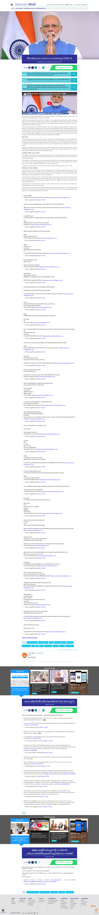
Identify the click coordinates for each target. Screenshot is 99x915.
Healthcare (70, 642)
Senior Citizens (26, 646)
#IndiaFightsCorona (65, 198)
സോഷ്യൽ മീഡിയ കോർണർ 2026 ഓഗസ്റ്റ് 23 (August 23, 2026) (20, 689)
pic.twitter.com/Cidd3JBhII (69, 774)
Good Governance (43, 642)
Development (69, 892)
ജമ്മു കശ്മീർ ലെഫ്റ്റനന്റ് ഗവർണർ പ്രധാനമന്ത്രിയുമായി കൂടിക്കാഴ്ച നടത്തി (49, 851)
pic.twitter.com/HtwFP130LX (31, 725)
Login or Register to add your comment (68, 649)
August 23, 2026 (43, 727)
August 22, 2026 (42, 884)
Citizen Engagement (60, 642)
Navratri (62, 646)
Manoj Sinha (54, 892)
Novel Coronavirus (32, 642)
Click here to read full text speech (29, 638)
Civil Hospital (48, 646)
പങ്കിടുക (32, 657)
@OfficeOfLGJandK (37, 882)
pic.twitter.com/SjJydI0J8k (30, 750)
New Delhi (61, 892)
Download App (75, 692)
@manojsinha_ (58, 880)
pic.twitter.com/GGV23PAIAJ (49, 882)
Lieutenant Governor (32, 892)
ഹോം (12, 8)
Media (41, 646)
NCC (33, 646)
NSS (37, 646)
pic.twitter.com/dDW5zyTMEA (62, 784)
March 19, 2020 (41, 200)
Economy (55, 646)
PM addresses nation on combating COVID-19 (49, 58)
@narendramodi (55, 198)
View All (34, 693)
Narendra (25, 4)
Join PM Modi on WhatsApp (64, 68)
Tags (24, 642)
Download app (4, 912)
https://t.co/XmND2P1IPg (34, 738)
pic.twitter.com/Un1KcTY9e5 (36, 764)
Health (51, 642)
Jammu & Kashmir (44, 892)
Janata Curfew (69, 646)
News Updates (19, 8)
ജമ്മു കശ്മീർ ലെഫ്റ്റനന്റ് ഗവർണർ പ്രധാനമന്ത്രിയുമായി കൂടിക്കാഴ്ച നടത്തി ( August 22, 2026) (20, 840)
